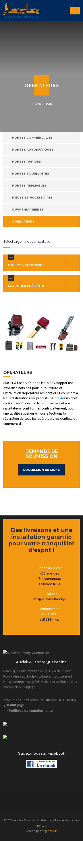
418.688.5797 (49, 620)
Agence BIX (50, 831)
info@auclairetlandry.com (52, 599)
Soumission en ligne (41, 469)
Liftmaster (57, 398)
